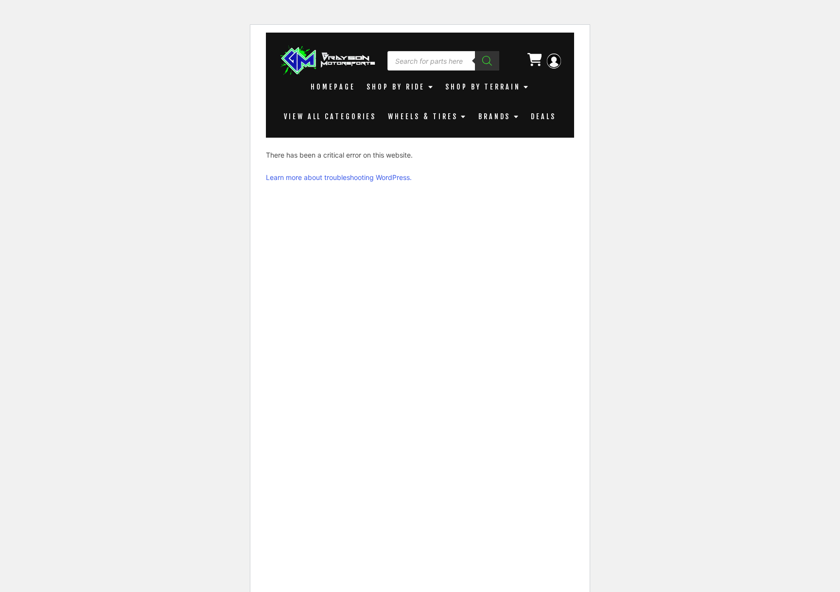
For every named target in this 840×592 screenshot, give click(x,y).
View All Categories (330, 116)
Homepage (333, 87)
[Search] (487, 61)
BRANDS (494, 116)
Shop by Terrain (483, 87)
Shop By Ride (396, 87)
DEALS (543, 116)
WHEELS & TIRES (423, 116)
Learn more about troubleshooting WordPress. (339, 177)
